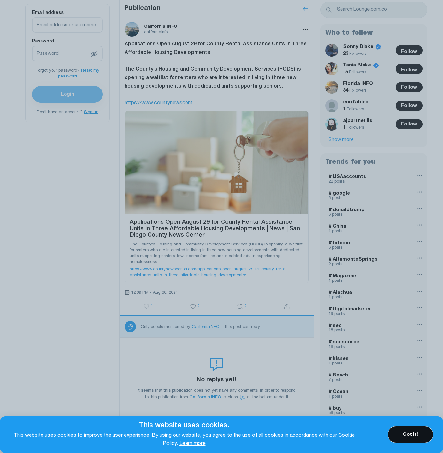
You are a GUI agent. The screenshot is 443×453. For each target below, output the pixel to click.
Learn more (192, 443)
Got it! (410, 434)
